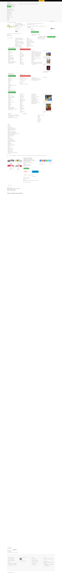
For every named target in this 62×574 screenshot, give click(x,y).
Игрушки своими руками (11, 140)
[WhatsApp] (46, 160)
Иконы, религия (22, 62)
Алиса (21, 94)
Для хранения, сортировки (12, 131)
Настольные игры (10, 139)
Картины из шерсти (10, 135)
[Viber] (44, 160)
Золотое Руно (22, 97)
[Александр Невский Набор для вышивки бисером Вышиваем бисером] (48, 107)
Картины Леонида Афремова (12, 62)
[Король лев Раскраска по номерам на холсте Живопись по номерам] (48, 53)
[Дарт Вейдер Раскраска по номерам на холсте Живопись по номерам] (48, 68)
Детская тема (10, 99)
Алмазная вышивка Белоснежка (36, 79)
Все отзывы (9, 551)
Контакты (9, 153)
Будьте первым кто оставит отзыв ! (13, 552)
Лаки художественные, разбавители (36, 62)
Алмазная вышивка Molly (35, 80)
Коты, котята (22, 54)
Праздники (9, 104)
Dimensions (21, 106)
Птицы (21, 51)
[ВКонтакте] (40, 160)
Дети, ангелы (10, 84)
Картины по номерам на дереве (36, 53)
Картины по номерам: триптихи (36, 55)
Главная (9, 126)
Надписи (9, 102)
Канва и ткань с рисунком (35, 96)
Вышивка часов (33, 103)
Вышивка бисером (34, 98)
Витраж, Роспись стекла (11, 144)
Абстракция (10, 51)
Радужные (21, 63)
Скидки (33, 557)
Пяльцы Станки (33, 95)
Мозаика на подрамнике (23, 78)
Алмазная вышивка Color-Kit (35, 78)
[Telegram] (51, 160)
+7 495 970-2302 (48, 562)
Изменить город (43, 26)
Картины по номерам (11, 557)
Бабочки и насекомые (11, 96)
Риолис (21, 104)
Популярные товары (35, 560)
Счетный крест (33, 97)
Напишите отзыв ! (26, 177)
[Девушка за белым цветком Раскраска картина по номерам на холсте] (48, 61)
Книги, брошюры (10, 146)
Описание (9, 185)
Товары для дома (10, 148)
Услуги (9, 147)
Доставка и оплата (10, 149)
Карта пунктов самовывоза (11, 22)
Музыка (9, 54)
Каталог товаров (10, 127)
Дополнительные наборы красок (13, 117)
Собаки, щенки (10, 109)
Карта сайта (34, 564)
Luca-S (21, 110)
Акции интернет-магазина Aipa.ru (12, 152)
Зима (9, 60)
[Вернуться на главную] (7, 155)
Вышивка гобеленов (34, 101)
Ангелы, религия (10, 94)
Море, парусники (10, 63)
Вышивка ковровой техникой (35, 102)
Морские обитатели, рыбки (12, 85)
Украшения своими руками (12, 141)
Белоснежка (21, 96)
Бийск (24, 179)
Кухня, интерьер (10, 55)
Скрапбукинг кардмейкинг (11, 134)
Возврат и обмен (34, 563)
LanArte (21, 109)
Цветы (21, 60)
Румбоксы (9, 137)
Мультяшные (22, 56)
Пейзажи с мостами (11, 58)
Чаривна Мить (22, 105)
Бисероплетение (33, 94)
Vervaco (21, 112)
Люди (9, 53)
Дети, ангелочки (10, 52)
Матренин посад (22, 99)
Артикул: (24, 165)
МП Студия (21, 101)
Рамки (32, 60)
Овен (20, 102)
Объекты (9, 86)
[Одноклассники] (42, 160)
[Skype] (49, 160)
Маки (20, 58)
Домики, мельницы (11, 59)
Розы (20, 61)
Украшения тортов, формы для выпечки (13, 133)
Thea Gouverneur (22, 111)
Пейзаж (9, 103)
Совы (20, 52)
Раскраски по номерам (11, 128)
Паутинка (21, 103)
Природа (9, 56)
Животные (21, 53)
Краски (32, 61)
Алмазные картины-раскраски (35, 54)
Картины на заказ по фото (25, 49)
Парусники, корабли (11, 101)
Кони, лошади (22, 55)
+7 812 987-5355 (51, 564)
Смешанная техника (34, 99)
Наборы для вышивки (11, 560)
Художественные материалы (12, 132)
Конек (21, 98)
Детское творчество (11, 138)
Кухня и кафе (10, 78)
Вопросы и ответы (10, 151)
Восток (9, 98)
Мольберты (33, 59)
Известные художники (11, 61)
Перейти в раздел (12, 49)
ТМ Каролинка (22, 95)
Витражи (9, 145)
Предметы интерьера (11, 97)
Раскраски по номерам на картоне (36, 52)
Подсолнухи (21, 59)
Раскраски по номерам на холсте (36, 51)
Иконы (9, 95)
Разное (9, 106)
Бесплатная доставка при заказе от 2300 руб (39, 121)
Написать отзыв (10, 550)
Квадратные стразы (23, 79)
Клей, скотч (9, 142)
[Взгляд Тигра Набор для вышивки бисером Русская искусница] (48, 97)
